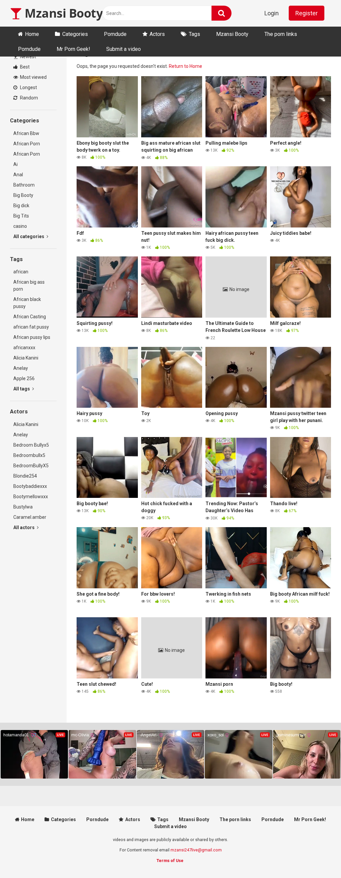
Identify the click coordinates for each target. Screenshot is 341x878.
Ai (15, 164)
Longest (28, 87)
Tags (194, 34)
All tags (22, 388)
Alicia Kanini (25, 358)
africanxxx (24, 347)
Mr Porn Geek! (73, 49)
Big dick (21, 205)
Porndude (115, 34)
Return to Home (185, 66)
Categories (75, 34)
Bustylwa (23, 507)
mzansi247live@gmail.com (196, 849)
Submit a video (123, 49)
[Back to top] (319, 858)
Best (24, 67)
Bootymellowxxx (30, 496)
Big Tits (21, 216)
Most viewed (33, 77)
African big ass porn (29, 285)
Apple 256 (24, 378)
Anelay (20, 368)
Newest (27, 56)
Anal (18, 174)
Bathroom (24, 185)
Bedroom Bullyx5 (31, 445)
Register (306, 13)
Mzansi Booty (62, 13)
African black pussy (27, 303)
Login (271, 13)
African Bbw (26, 133)
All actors (24, 527)
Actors (157, 34)
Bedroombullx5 (29, 455)
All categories (29, 236)
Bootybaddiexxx (30, 486)
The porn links (280, 34)
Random (28, 97)
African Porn (26, 143)
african (20, 271)
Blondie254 (25, 476)
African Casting (29, 316)
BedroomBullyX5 (31, 465)
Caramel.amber (29, 517)
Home (32, 34)
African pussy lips (31, 337)
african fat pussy (31, 327)
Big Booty (23, 195)
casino (20, 226)
